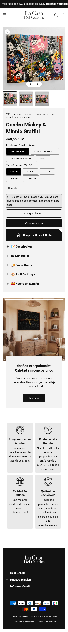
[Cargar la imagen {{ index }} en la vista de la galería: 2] (26, 99)
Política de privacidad (24, 622)
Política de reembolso (47, 616)
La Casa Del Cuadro (26, 616)
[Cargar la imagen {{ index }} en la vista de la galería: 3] (42, 99)
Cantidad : (14, 188)
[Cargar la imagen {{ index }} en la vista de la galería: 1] (10, 99)
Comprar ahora (34, 223)
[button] (4, 14)
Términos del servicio (46, 622)
